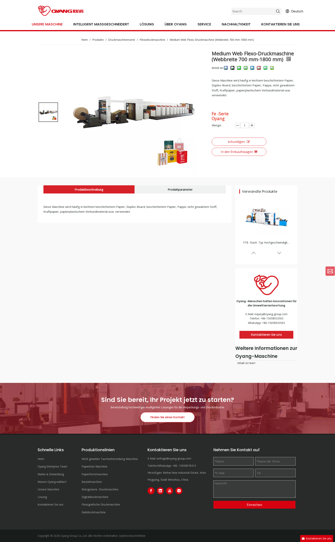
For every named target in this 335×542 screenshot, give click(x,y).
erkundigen (236, 142)
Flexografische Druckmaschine (101, 504)
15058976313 (187, 465)
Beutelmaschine (92, 482)
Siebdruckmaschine (94, 512)
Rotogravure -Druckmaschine (100, 489)
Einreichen (254, 505)
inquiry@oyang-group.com (271, 314)
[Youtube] (169, 490)
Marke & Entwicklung (51, 474)
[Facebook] (151, 490)
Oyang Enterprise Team (52, 466)
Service (204, 24)
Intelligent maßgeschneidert (101, 24)
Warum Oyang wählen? (52, 482)
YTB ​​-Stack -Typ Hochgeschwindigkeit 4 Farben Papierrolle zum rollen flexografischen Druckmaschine (266, 242)
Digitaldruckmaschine (95, 497)
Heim (41, 459)
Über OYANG (176, 24)
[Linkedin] (160, 490)
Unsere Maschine (47, 24)
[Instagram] (178, 490)
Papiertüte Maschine (94, 466)
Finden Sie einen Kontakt (167, 417)
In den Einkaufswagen (237, 152)
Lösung (147, 24)
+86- (175, 465)
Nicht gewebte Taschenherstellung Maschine (110, 459)
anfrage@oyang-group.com (174, 458)
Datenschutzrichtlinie (132, 536)
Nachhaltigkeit (236, 24)
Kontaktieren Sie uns (280, 24)
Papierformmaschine (95, 474)
